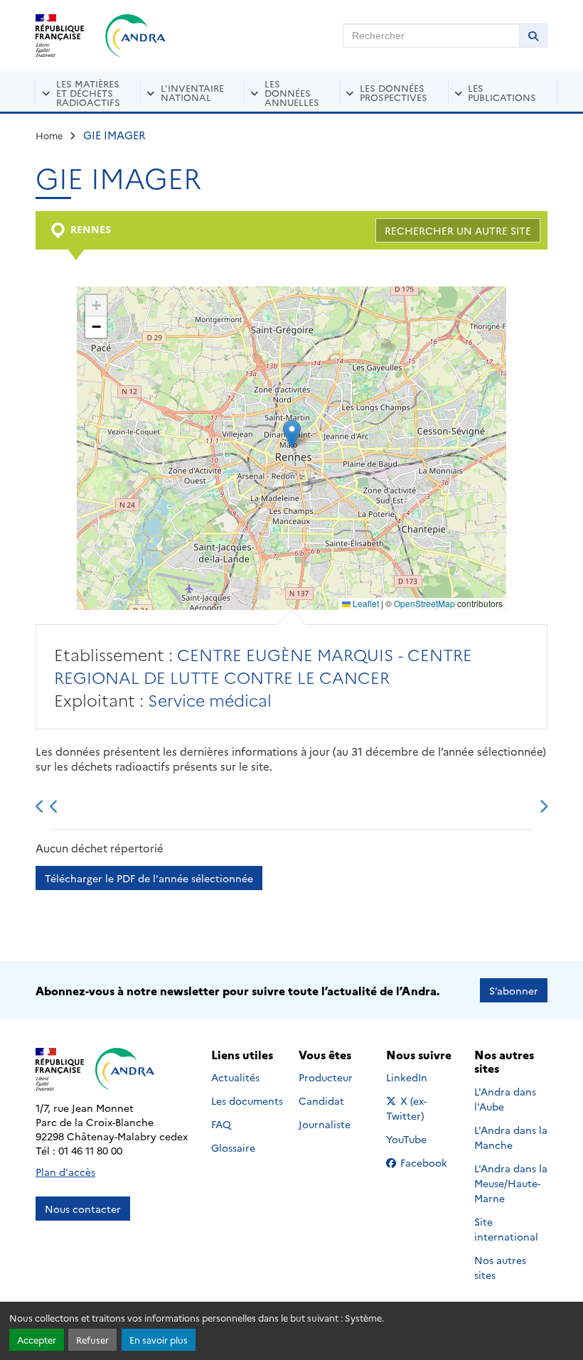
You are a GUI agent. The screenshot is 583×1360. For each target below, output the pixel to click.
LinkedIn (422, 1077)
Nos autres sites (500, 1267)
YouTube (422, 1139)
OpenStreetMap (424, 603)
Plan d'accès (65, 1171)
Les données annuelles (291, 92)
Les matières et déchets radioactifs (88, 92)
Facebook (428, 1162)
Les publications (502, 92)
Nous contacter (83, 1208)
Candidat (321, 1100)
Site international (506, 1228)
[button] (292, 434)
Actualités (235, 1077)
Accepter (36, 1340)
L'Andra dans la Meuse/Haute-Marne (510, 1183)
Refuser (92, 1340)
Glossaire (233, 1147)
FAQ (221, 1124)
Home (49, 135)
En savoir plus (158, 1340)
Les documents (247, 1100)
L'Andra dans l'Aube (505, 1098)
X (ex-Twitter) (422, 1108)
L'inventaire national (192, 92)
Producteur (326, 1077)
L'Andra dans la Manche (510, 1137)
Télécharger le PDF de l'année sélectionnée (149, 878)
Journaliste (325, 1124)
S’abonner (513, 990)
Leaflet (365, 603)
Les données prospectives (393, 92)
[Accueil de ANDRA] (135, 35)
